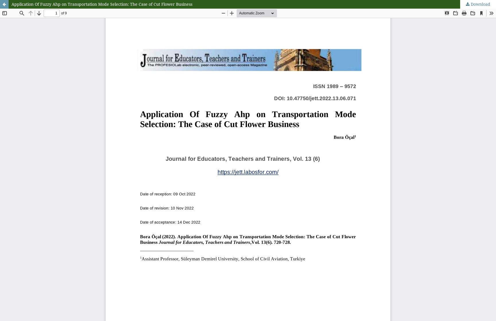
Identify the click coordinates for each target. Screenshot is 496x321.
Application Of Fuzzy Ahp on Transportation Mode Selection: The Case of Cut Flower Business (101, 4)
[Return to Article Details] (4, 4)
